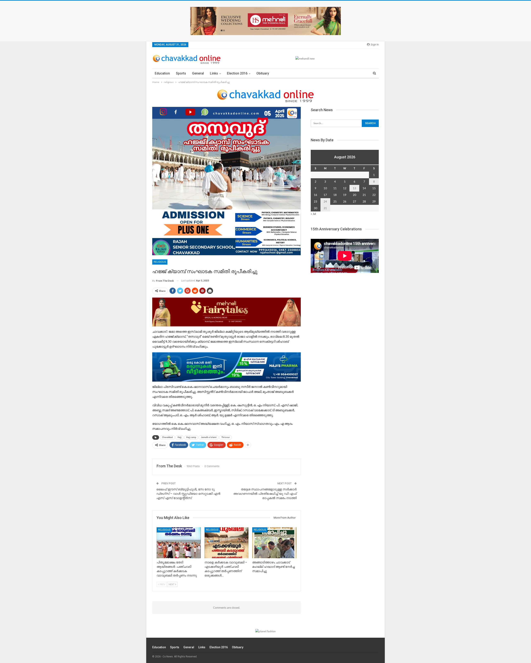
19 (344, 195)
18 (335, 195)
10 (325, 188)
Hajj (179, 437)
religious (160, 261)
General (198, 73)
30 (315, 208)
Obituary (262, 73)
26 (344, 201)
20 (354, 195)
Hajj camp (191, 437)
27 (354, 201)
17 (325, 195)
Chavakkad (167, 437)
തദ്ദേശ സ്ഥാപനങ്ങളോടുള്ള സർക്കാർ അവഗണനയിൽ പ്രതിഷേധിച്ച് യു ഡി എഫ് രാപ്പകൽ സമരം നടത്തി (265, 493)
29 (374, 201)
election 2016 (237, 73)
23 (315, 201)
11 (335, 188)
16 (315, 195)
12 (344, 188)
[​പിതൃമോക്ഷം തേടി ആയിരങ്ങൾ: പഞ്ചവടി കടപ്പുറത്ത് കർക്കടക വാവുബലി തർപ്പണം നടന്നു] (179, 542)
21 (364, 195)
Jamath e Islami (209, 437)
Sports (181, 73)
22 (374, 195)
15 (374, 188)
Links (214, 73)
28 (364, 201)
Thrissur (225, 437)
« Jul (313, 213)
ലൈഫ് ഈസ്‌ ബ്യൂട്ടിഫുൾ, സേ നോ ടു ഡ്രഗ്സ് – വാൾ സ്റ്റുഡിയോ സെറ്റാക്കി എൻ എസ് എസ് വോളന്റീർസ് (188, 493)
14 (364, 188)
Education (162, 73)
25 (335, 201)
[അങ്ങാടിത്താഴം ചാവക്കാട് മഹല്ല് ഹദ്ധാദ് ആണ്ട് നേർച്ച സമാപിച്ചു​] (274, 542)
